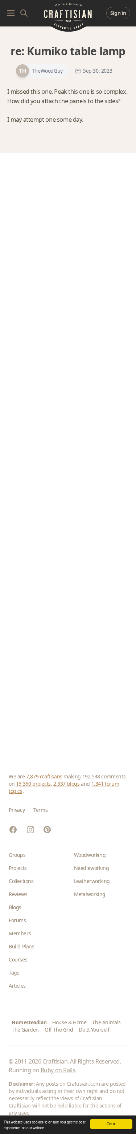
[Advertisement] (68, 454)
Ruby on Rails (58, 1070)
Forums (17, 920)
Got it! (111, 1123)
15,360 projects (33, 783)
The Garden (25, 1029)
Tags (14, 972)
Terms (40, 809)
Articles (17, 985)
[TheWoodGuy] (22, 70)
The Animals (106, 1022)
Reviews (18, 894)
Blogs (15, 907)
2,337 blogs (66, 783)
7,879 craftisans (44, 776)
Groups (17, 854)
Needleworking (91, 867)
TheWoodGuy (47, 71)
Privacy (17, 809)
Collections (21, 881)
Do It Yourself (94, 1029)
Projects (18, 867)
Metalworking (90, 894)
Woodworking (90, 854)
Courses (18, 959)
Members (20, 933)
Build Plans (21, 946)
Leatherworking (92, 881)
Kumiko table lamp (76, 51)
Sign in (118, 12)
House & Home (69, 1022)
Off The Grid (59, 1029)
